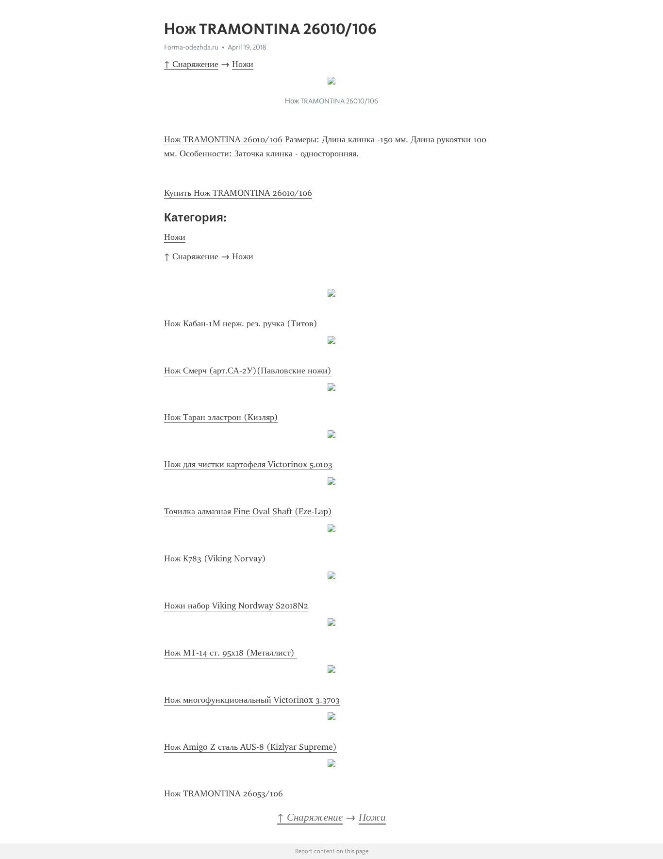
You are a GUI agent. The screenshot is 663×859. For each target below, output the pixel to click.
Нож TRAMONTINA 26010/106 (223, 139)
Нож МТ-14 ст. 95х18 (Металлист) (230, 652)
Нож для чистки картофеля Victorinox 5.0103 (248, 464)
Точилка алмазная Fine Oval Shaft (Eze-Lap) (248, 511)
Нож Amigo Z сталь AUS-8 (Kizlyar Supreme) (250, 746)
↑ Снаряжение (191, 64)
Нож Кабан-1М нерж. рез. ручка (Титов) (240, 323)
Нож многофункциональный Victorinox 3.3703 (252, 699)
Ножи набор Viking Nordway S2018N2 (236, 605)
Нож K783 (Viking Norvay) (215, 558)
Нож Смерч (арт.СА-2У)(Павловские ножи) (248, 370)
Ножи (242, 64)
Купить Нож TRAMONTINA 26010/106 (238, 192)
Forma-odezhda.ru (191, 47)
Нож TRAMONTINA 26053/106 (223, 793)
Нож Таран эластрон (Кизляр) (221, 417)
